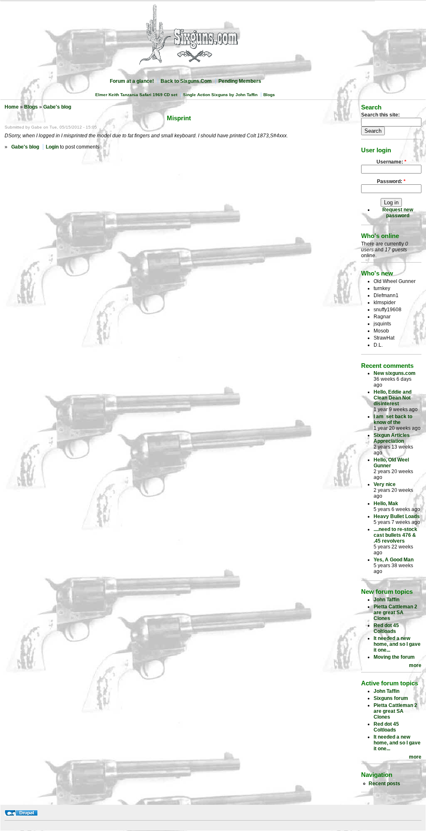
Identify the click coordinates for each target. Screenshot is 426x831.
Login (52, 147)
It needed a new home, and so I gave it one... (397, 644)
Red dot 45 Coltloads (386, 628)
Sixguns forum (391, 698)
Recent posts (384, 783)
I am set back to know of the (393, 419)
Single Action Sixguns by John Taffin (220, 94)
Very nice (385, 484)
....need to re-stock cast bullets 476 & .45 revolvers (395, 535)
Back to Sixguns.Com (186, 81)
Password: (391, 181)
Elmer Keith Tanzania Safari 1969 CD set (136, 94)
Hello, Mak (386, 503)
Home (12, 107)
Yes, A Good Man (394, 560)
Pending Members (239, 81)
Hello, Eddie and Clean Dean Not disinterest (392, 398)
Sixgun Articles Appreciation (392, 438)
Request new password (397, 212)
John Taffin (386, 600)
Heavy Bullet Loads (397, 516)
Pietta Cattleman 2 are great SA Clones (395, 612)
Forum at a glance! (132, 81)
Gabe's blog (57, 107)
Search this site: (380, 115)
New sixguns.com (395, 373)
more (415, 665)
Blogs (269, 94)
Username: (391, 162)
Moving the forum (394, 657)
